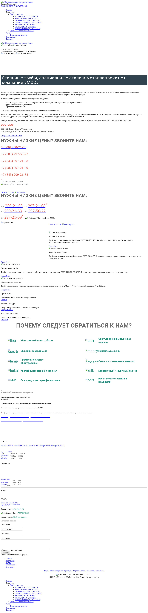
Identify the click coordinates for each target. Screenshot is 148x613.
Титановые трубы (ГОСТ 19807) (27, 29)
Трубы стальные (16, 14)
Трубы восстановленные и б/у (22, 31)
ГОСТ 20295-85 (15, 504)
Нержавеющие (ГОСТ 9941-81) (27, 20)
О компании (10, 37)
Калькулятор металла (18, 35)
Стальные (100, 571)
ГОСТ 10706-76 (5, 504)
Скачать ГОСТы (7, 192)
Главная (9, 10)
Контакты (9, 39)
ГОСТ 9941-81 (13, 502)
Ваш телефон (7, 529)
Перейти (4, 320)
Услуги (8, 33)
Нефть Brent (4, 482)
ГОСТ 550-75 (4, 502)
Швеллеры (91, 571)
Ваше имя (5, 525)
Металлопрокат (56, 571)
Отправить (5, 552)
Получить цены (7, 310)
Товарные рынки (5, 479)
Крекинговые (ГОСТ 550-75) (26, 16)
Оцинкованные (79, 571)
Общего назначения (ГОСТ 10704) (28, 22)
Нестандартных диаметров (25, 27)
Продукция (10, 561)
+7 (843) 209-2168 (20, 6)
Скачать (4, 300)
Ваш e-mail (5, 534)
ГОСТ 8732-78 (5, 505)
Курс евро (4, 456)
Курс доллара (4, 455)
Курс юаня (4, 458)
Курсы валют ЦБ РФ (6, 452)
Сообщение (5, 538)
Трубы (46, 571)
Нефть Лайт (4, 484)
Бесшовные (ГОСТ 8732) (24, 25)
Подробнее (5, 136)
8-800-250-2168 (7, 6)
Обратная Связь (16, 136)
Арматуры (68, 571)
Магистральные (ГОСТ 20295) (27, 18)
